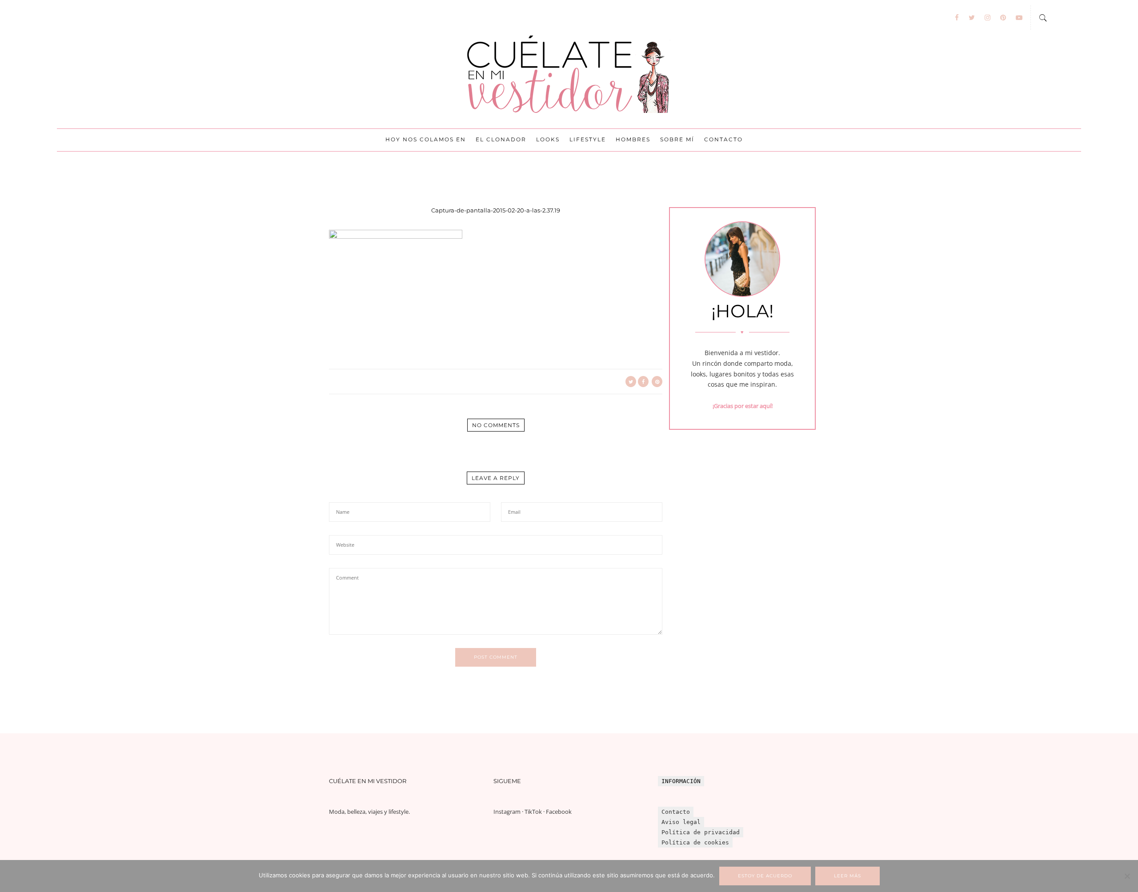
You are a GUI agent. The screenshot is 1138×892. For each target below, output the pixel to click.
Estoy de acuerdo (765, 876)
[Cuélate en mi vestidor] (569, 75)
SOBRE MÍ (677, 139)
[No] (1126, 876)
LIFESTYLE (587, 139)
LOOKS (548, 139)
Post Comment (495, 657)
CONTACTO (723, 139)
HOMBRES (633, 139)
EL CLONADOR (501, 139)
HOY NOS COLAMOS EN (425, 139)
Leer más (847, 876)
